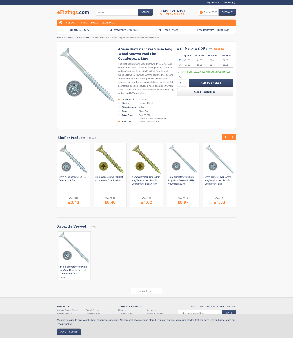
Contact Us (151, 310)
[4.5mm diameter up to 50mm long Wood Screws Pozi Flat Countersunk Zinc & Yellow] (146, 159)
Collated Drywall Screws (67, 310)
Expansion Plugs (93, 314)
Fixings (83, 23)
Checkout (227, 12)
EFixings (73, 12)
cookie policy (65, 324)
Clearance (108, 23)
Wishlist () (229, 2)
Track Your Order (125, 314)
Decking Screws (64, 314)
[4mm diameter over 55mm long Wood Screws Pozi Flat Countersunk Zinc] (183, 159)
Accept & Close (69, 332)
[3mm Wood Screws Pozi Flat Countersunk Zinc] (73, 159)
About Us (122, 310)
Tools (94, 23)
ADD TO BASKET (211, 82)
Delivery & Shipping (155, 314)
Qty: (181, 77)
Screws (70, 23)
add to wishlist (205, 91)
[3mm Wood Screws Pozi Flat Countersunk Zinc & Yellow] (110, 159)
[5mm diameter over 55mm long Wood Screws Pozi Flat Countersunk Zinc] (219, 159)
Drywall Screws (92, 310)
